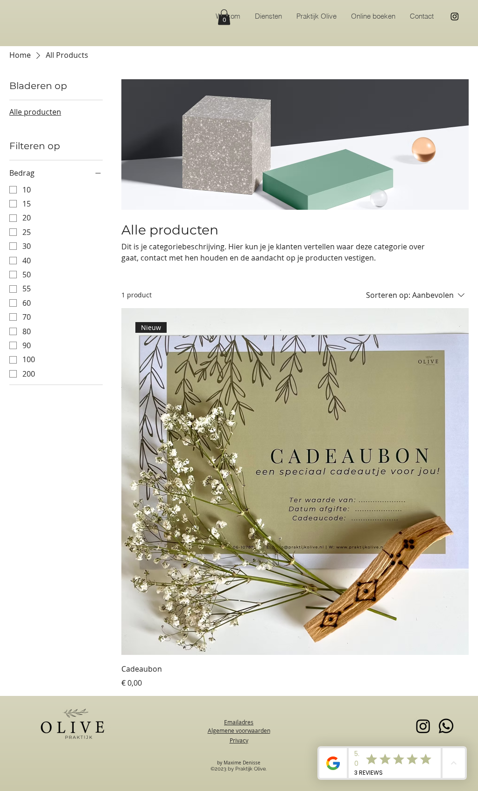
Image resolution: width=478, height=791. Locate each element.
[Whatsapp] (446, 726)
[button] (224, 17)
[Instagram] (455, 16)
